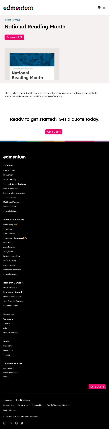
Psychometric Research (12, 292)
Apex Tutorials (9, 247)
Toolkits (6, 323)
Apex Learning (9, 265)
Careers (6, 355)
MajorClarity (8, 224)
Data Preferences (10, 410)
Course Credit (9, 170)
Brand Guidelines (23, 400)
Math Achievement (10, 188)
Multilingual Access (11, 202)
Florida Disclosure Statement (59, 405)
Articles (6, 328)
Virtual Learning (9, 179)
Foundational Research (12, 296)
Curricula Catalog (10, 211)
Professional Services (12, 269)
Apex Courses (9, 233)
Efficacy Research (10, 287)
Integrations (8, 368)
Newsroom (8, 350)
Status (6, 376)
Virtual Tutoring (9, 260)
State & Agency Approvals (14, 301)
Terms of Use (38, 405)
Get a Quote (54, 131)
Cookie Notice (23, 405)
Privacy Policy (8, 405)
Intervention (8, 175)
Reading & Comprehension (14, 193)
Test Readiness (9, 197)
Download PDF (14, 37)
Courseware (8, 229)
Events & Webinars (11, 332)
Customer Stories (10, 305)
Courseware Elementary (15, 238)
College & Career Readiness (14, 184)
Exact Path (7, 242)
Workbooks (8, 319)
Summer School (9, 206)
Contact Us (7, 400)
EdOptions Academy (11, 256)
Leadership (8, 346)
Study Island (8, 251)
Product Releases (10, 373)
